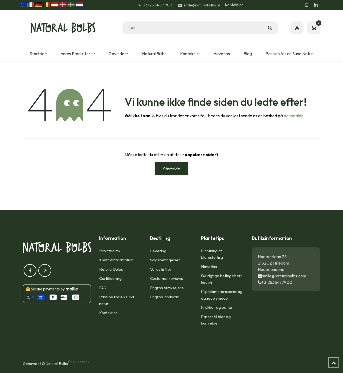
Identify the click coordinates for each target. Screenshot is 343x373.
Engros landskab (164, 296)
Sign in (296, 27)
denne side (294, 115)
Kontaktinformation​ (116, 259)
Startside (171, 168)
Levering (158, 250)
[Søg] (270, 27)
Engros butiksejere (167, 287)
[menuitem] (38, 53)
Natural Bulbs (111, 269)
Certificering (110, 278)
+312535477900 (276, 282)
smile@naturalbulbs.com (284, 275)
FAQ (103, 287)
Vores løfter (161, 269)
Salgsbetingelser (165, 259)
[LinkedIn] (316, 5)
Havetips (209, 266)
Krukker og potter (217, 307)
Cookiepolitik (79, 361)
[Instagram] (306, 5)
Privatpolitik (109, 250)
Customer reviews (166, 278)
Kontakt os (234, 4)
